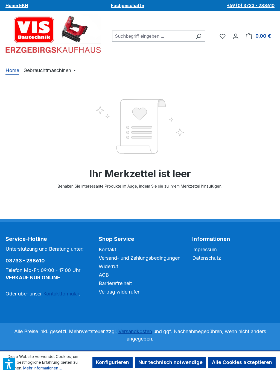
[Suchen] (198, 36)
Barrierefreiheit (115, 283)
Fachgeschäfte (127, 5)
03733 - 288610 (25, 261)
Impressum (204, 249)
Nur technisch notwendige (170, 362)
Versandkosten (135, 331)
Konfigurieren (112, 362)
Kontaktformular (61, 294)
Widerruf (108, 266)
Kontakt (107, 249)
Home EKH (16, 5)
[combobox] (152, 36)
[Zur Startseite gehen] (53, 35)
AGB (104, 275)
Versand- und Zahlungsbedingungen (139, 258)
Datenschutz (206, 258)
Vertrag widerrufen (120, 292)
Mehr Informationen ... (42, 368)
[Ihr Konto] (235, 36)
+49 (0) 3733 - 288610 (251, 5)
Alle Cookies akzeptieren (242, 362)
